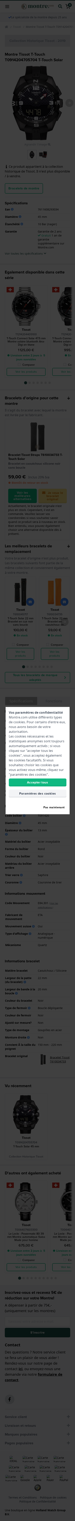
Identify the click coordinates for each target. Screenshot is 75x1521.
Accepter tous (37, 782)
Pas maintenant (54, 807)
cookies (19, 722)
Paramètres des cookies (37, 793)
